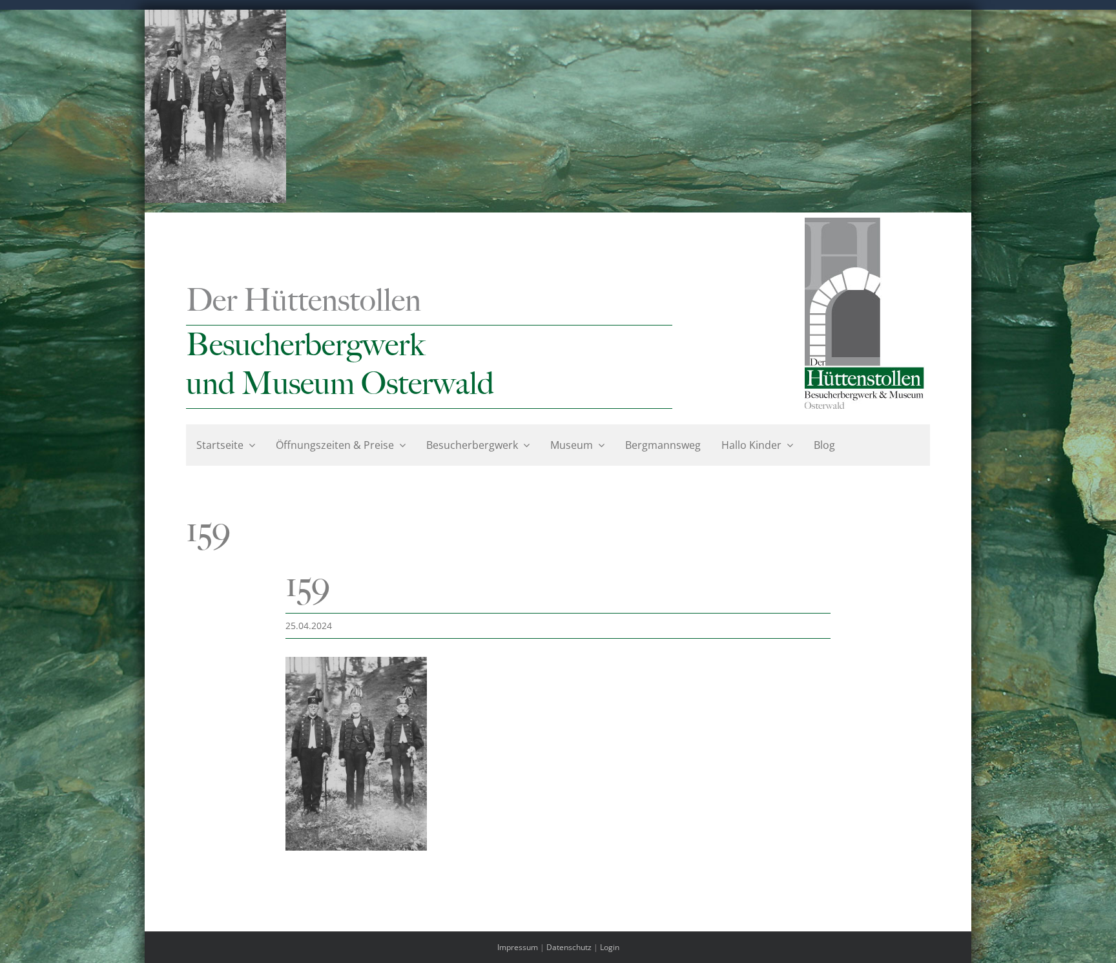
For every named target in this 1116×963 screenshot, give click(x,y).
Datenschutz (569, 947)
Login (609, 947)
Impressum (517, 947)
